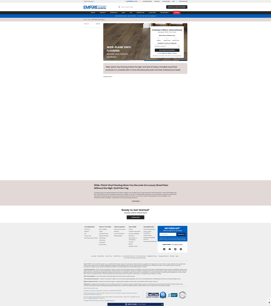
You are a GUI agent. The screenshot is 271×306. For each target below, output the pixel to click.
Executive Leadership (134, 233)
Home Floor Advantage (149, 229)
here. (96, 288)
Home (85, 19)
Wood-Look (167, 40)
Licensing (93, 256)
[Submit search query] (119, 7)
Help (173, 1)
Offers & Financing (119, 227)
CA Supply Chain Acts (163, 256)
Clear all (98, 23)
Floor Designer (166, 1)
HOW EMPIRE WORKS (147, 1)
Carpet (159, 40)
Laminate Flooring (103, 233)
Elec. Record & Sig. (141, 256)
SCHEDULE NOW (135, 217)
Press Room (131, 236)
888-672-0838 (166, 53)
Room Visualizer (103, 229)
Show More (135, 201)
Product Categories (105, 227)
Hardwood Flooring (103, 236)
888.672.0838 (178, 244)
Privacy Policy (100, 256)
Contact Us (87, 229)
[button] (135, 304)
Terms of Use (108, 256)
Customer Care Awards (134, 231)
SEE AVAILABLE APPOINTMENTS (167, 50)
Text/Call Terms (117, 256)
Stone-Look (175, 40)
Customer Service (89, 227)
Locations (131, 242)
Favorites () (184, 1)
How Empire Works (149, 227)
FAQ (85, 233)
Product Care (87, 236)
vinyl (89, 19)
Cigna (176, 256)
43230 (91, 1)
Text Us (174, 53)
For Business (102, 242)
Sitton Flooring (102, 244)
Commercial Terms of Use (128, 256)
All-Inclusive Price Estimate (150, 241)
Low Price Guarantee (119, 233)
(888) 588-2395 (93, 298)
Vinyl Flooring (102, 238)
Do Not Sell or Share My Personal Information (135, 258)
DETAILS (153, 16)
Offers (177, 12)
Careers (131, 229)
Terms (178, 239)
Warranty (86, 231)
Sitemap (172, 256)
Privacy (184, 239)
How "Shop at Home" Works (91, 238)
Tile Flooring (102, 240)
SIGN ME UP (181, 234)
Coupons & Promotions (119, 229)
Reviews (131, 1)
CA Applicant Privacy (152, 256)
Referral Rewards (118, 236)
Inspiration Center (133, 246)
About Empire (132, 227)
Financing (157, 1)
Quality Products (148, 235)
